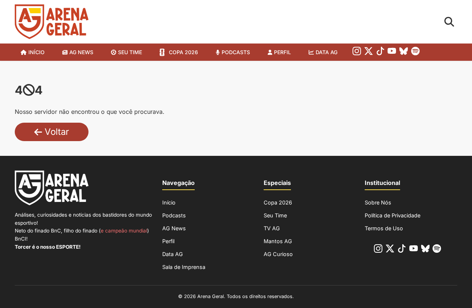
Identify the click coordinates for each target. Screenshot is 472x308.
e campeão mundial (124, 231)
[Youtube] (392, 52)
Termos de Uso (384, 228)
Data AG (326, 52)
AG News (81, 52)
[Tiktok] (380, 52)
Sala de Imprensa (183, 267)
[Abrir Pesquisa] (449, 22)
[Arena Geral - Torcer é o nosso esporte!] (51, 21)
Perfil (282, 52)
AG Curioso (278, 254)
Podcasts (236, 52)
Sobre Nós (378, 202)
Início (36, 52)
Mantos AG (278, 241)
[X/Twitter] (368, 52)
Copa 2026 (183, 52)
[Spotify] (415, 52)
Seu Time (275, 215)
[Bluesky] (403, 52)
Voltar (55, 131)
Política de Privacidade (392, 215)
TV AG (272, 228)
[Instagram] (357, 52)
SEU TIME (130, 52)
